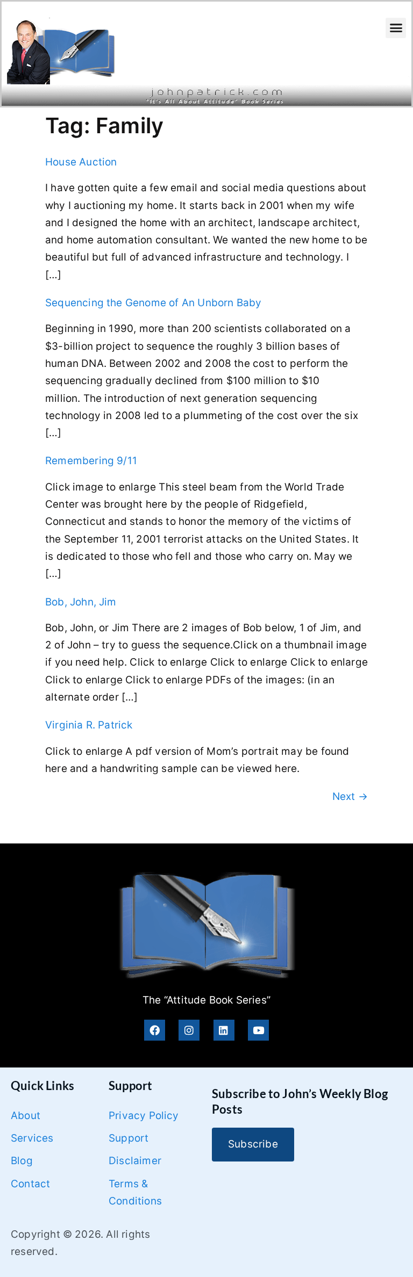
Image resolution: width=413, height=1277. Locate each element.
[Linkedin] (223, 1030)
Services (32, 1138)
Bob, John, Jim (81, 602)
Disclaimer (135, 1161)
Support (128, 1138)
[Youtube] (258, 1030)
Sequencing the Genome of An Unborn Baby (153, 303)
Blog (22, 1161)
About (25, 1115)
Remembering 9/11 (91, 460)
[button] (396, 28)
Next (350, 796)
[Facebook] (154, 1030)
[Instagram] (189, 1030)
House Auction (81, 162)
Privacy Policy (144, 1115)
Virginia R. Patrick (89, 725)
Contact (30, 1184)
